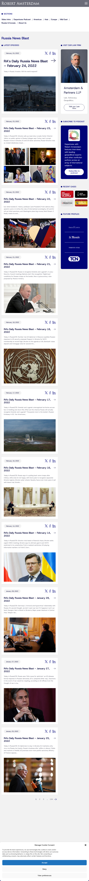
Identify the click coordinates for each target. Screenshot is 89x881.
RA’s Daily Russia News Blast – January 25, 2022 (26, 740)
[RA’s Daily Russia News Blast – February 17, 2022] (30, 433)
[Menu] (86, 3)
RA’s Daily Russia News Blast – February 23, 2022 (27, 130)
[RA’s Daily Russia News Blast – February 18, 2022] (30, 364)
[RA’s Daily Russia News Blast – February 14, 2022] (30, 565)
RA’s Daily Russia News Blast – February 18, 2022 (27, 331)
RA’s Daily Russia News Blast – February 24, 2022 (26, 63)
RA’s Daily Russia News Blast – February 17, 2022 (27, 401)
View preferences (44, 875)
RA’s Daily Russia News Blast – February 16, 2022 (27, 469)
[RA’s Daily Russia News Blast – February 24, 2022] (30, 92)
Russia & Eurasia (9, 23)
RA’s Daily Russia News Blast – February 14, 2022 (27, 534)
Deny (45, 869)
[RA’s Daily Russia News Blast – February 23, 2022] (30, 163)
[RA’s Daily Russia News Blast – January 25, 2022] (30, 773)
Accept (44, 863)
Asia (46, 19)
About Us (22, 23)
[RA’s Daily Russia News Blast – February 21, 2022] (30, 296)
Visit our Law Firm (74, 107)
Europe (54, 19)
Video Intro (6, 19)
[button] (85, 845)
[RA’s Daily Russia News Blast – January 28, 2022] (30, 633)
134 (51, 799)
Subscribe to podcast (74, 172)
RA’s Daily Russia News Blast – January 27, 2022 (26, 670)
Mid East (64, 19)
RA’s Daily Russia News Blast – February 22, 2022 (27, 200)
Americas (38, 19)
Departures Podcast (22, 19)
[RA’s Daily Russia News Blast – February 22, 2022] (30, 231)
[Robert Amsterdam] (21, 3)
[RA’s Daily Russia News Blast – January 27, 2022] (30, 703)
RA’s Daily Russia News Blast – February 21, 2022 (27, 266)
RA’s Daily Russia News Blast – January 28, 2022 (26, 599)
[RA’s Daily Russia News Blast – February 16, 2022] (30, 500)
